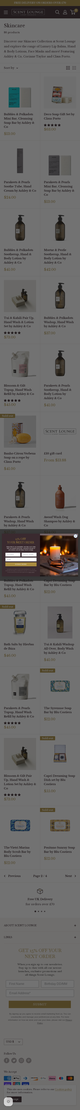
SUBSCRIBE (21, 564)
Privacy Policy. (32, 572)
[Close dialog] (75, 536)
